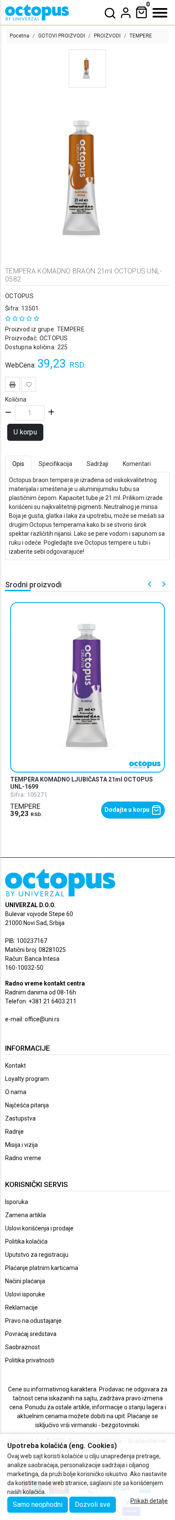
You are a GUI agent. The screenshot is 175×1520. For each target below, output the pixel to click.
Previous (149, 584)
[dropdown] (126, 13)
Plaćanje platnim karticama (41, 1267)
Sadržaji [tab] (97, 463)
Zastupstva (20, 1118)
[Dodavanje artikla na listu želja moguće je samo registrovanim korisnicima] (28, 384)
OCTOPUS (19, 296)
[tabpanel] (87, 516)
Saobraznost (22, 1347)
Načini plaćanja (25, 1281)
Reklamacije (21, 1307)
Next (162, 584)
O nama (15, 1092)
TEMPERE (141, 36)
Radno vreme (23, 1158)
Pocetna (19, 36)
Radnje (14, 1131)
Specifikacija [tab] (55, 463)
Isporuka (16, 1201)
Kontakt (15, 1065)
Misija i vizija (21, 1144)
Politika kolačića (26, 1241)
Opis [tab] (18, 463)
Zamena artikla (25, 1215)
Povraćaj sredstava (30, 1333)
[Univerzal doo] (37, 12)
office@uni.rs (42, 1019)
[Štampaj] (12, 383)
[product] (87, 687)
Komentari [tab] (137, 463)
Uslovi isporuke (25, 1294)
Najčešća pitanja (27, 1105)
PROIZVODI (107, 36)
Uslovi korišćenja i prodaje (39, 1228)
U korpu (25, 432)
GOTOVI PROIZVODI (61, 36)
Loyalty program (27, 1078)
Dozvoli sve (92, 1504)
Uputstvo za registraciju (36, 1254)
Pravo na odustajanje (33, 1320)
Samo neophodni (37, 1504)
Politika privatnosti (29, 1360)
